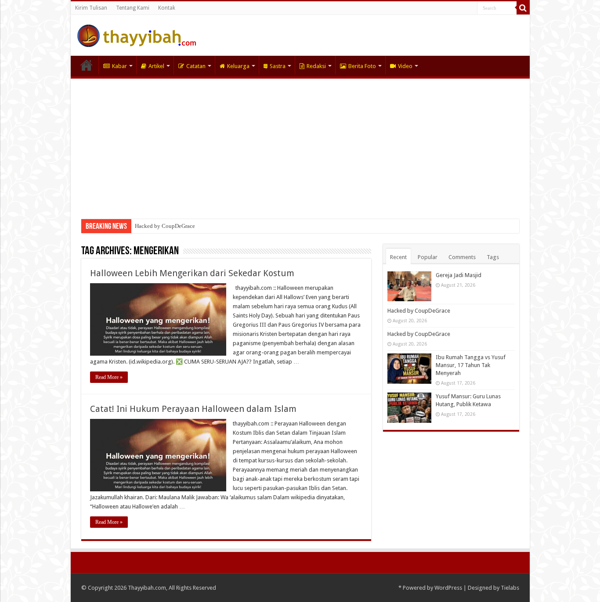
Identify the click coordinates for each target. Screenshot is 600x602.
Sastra (278, 66)
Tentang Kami (132, 8)
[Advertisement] (300, 144)
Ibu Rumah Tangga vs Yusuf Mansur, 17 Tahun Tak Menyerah (471, 365)
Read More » (109, 377)
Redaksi (316, 66)
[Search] (523, 7)
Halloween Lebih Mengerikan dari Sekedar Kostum (192, 273)
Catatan (196, 66)
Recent (398, 257)
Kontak (166, 8)
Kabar (119, 66)
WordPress (448, 587)
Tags (493, 257)
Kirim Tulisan (91, 8)
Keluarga (238, 66)
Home (86, 65)
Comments (462, 257)
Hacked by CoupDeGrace (165, 226)
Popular (427, 257)
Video (405, 66)
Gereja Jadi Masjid (458, 275)
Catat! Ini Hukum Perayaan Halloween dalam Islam (193, 409)
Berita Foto (362, 66)
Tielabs (510, 587)
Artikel (156, 66)
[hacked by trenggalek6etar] (136, 34)
